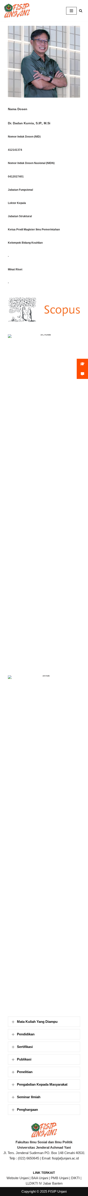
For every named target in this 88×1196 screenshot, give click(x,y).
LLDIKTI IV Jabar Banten (44, 1183)
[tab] (44, 1022)
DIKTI (75, 1178)
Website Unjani (18, 1178)
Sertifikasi (25, 1047)
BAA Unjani (39, 1178)
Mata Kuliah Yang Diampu (37, 1021)
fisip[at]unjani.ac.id (65, 1158)
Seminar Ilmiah (28, 1097)
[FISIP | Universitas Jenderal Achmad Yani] (16, 10)
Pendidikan (26, 1034)
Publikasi (24, 1059)
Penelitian (24, 1072)
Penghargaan (27, 1109)
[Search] (80, 10)
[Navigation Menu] (71, 11)
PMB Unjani (59, 1178)
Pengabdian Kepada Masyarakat (42, 1084)
